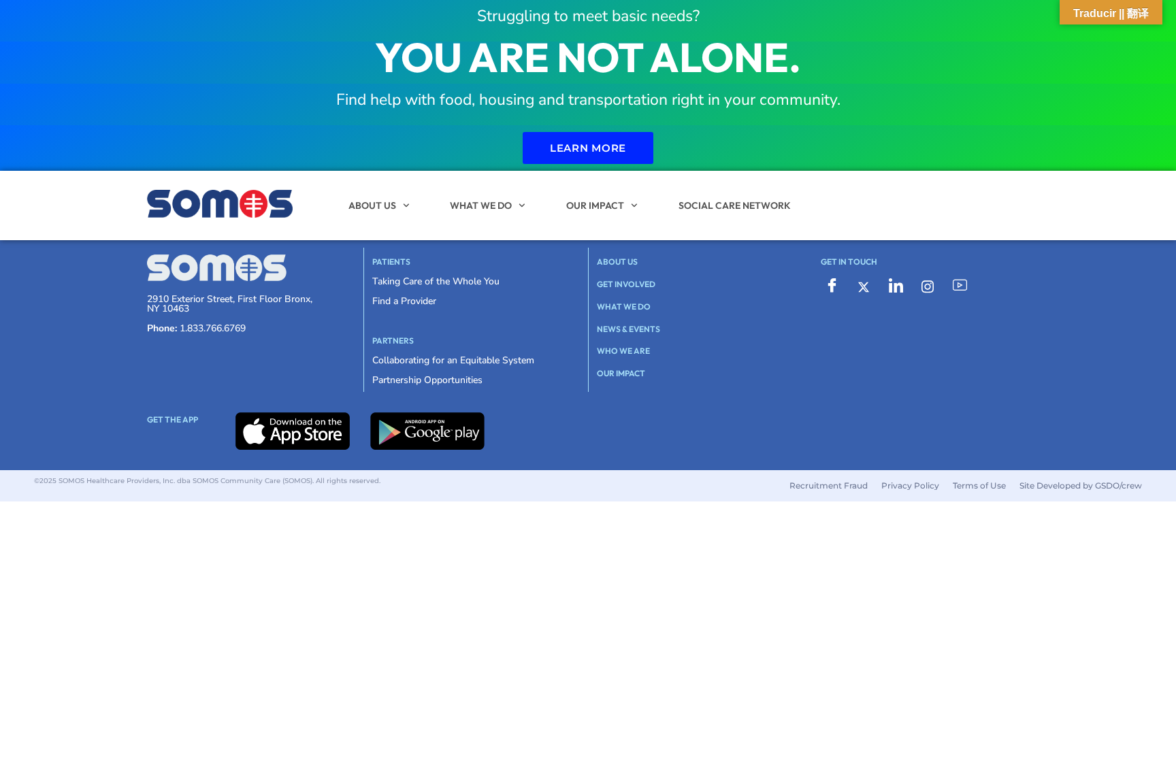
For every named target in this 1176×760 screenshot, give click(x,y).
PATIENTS (391, 262)
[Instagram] (927, 286)
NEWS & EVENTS (628, 329)
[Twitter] (864, 286)
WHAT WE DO (481, 205)
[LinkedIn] (895, 286)
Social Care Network (735, 205)
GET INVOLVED (626, 284)
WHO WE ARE (623, 351)
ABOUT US (372, 205)
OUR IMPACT (595, 205)
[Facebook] (832, 286)
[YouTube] (959, 286)
